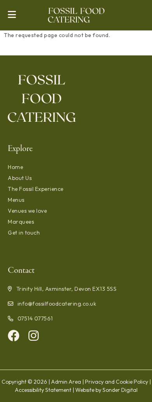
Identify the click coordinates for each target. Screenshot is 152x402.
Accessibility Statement (43, 389)
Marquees (21, 221)
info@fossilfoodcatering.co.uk (57, 303)
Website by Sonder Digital (106, 389)
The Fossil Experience (36, 188)
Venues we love (27, 210)
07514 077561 (35, 318)
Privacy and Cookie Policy (116, 381)
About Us (20, 177)
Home (15, 167)
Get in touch (24, 232)
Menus (16, 199)
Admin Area (66, 381)
